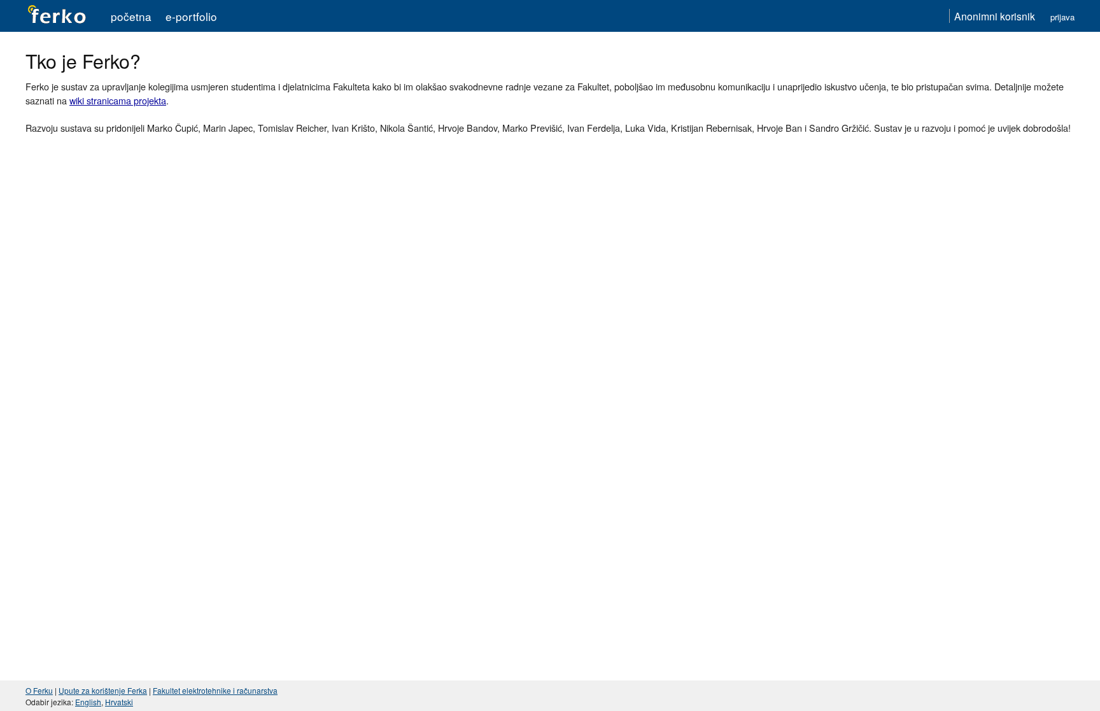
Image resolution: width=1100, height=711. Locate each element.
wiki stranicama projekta (117, 100)
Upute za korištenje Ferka (103, 690)
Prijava (1062, 17)
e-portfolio (191, 16)
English (88, 701)
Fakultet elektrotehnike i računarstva (215, 690)
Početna (131, 16)
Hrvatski (119, 701)
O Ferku (39, 690)
